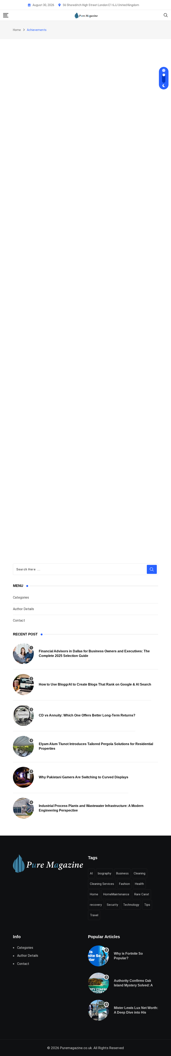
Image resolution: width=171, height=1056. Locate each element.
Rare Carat (141, 894)
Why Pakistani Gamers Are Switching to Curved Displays (83, 777)
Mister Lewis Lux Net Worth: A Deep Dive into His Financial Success (136, 1012)
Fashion (124, 884)
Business (122, 873)
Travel (94, 915)
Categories (21, 597)
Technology (131, 905)
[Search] (166, 15)
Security (112, 905)
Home (17, 30)
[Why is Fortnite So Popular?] (98, 955)
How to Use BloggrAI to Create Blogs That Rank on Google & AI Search (95, 684)
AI (91, 873)
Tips (147, 905)
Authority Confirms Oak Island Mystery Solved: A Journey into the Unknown (135, 985)
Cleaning (139, 873)
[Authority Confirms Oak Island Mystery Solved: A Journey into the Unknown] (98, 983)
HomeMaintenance (116, 894)
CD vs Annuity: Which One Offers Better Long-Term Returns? (87, 715)
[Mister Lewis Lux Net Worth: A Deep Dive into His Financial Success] (98, 1010)
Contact (19, 620)
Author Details (23, 609)
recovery (96, 905)
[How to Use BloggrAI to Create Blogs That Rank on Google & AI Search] (23, 684)
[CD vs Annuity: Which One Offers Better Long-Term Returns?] (23, 715)
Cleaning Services (102, 884)
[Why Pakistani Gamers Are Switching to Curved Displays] (23, 777)
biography (104, 873)
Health (139, 884)
